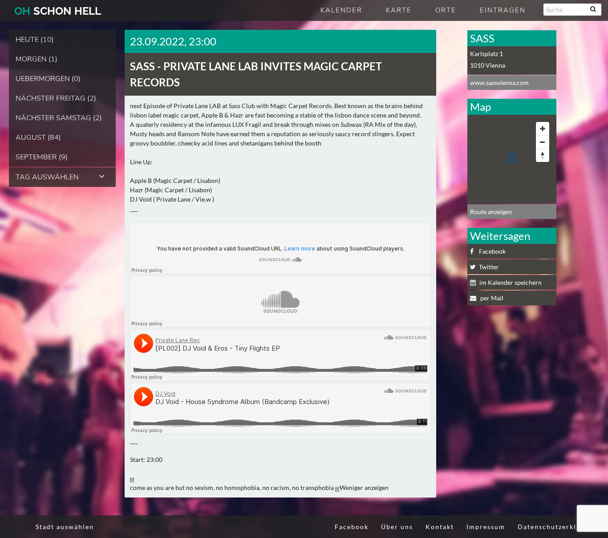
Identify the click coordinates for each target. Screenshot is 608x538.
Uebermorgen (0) (48, 79)
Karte (399, 10)
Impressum (485, 526)
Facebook (492, 251)
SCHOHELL (57, 10)
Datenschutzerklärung (557, 526)
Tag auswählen (47, 177)
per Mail (491, 298)
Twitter (489, 267)
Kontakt (440, 526)
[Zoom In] (542, 128)
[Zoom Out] (542, 142)
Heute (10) (35, 39)
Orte (445, 10)
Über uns (397, 526)
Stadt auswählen (65, 526)
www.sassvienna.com (499, 82)
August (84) (38, 137)
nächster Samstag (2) (59, 118)
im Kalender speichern (510, 282)
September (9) (42, 157)
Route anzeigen (491, 211)
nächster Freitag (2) (56, 98)
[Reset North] (542, 155)
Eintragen (503, 10)
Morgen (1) (36, 59)
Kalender (341, 10)
